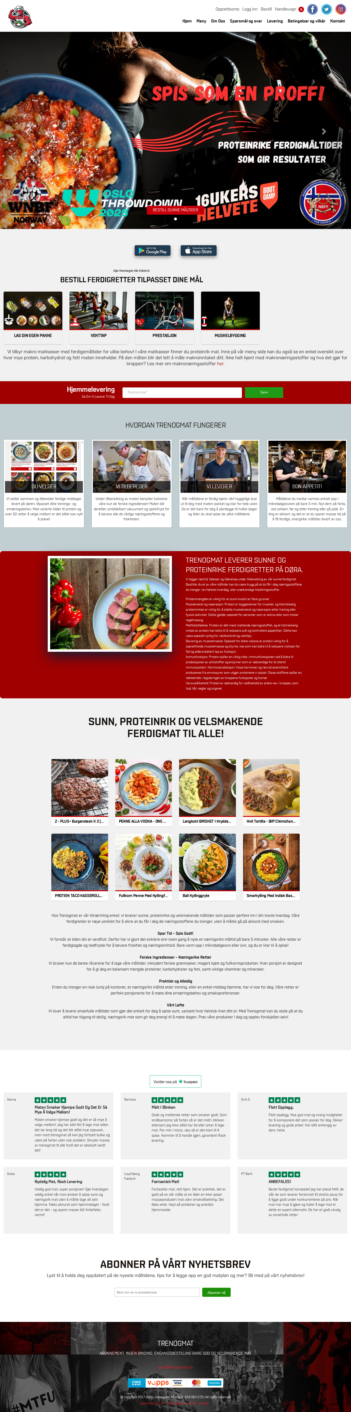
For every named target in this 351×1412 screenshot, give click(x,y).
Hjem (187, 21)
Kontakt (337, 21)
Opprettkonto (227, 9)
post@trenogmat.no (175, 1367)
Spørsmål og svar (246, 21)
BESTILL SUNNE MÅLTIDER (175, 210)
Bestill (266, 9)
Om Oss (218, 21)
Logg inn (250, 9)
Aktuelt (203, 1403)
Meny (201, 21)
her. (220, 363)
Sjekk (264, 392)
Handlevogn (288, 9)
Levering (275, 21)
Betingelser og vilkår (306, 21)
